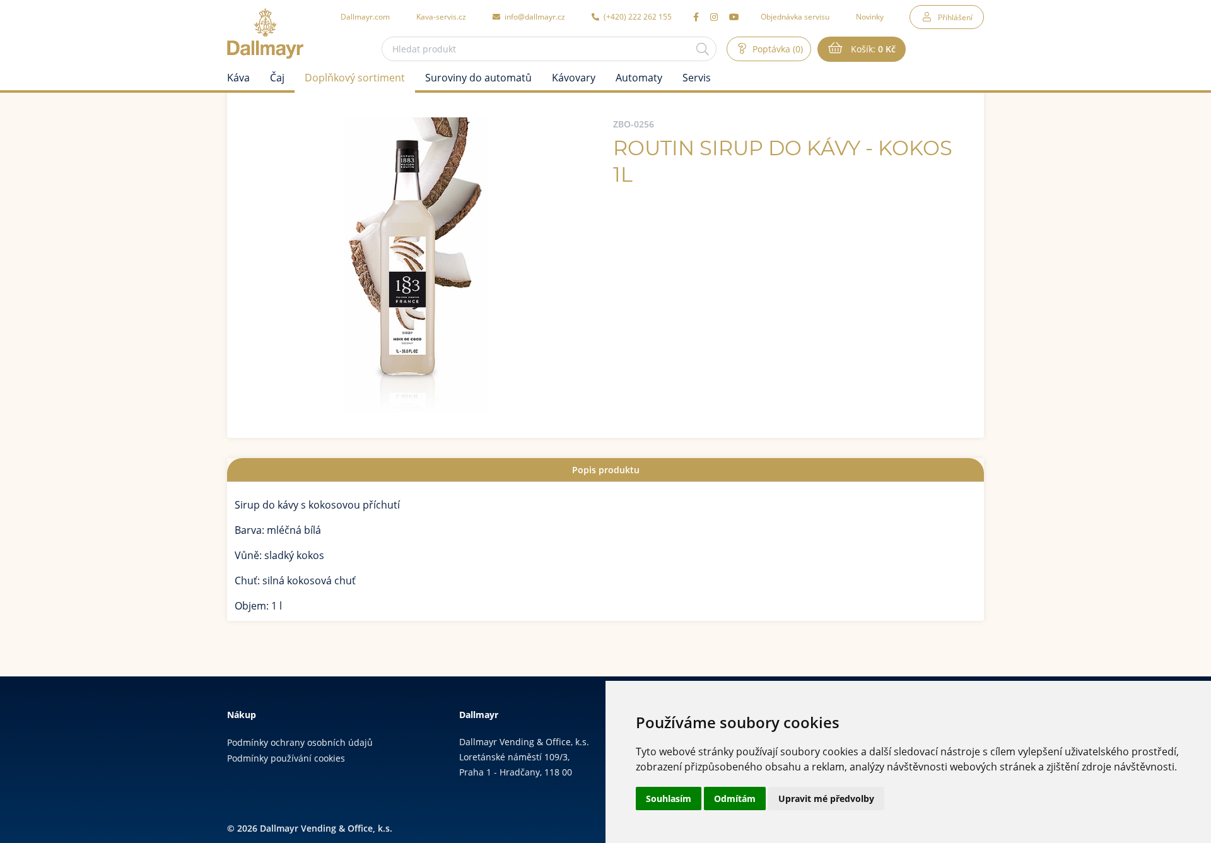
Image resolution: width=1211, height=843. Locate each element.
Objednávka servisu (795, 16)
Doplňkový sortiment (355, 78)
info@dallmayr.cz (534, 16)
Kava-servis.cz (441, 16)
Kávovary (573, 78)
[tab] (605, 469)
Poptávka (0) (776, 49)
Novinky (870, 16)
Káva (238, 78)
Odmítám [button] (735, 799)
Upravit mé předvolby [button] (826, 799)
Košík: (872, 49)
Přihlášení (955, 17)
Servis (696, 78)
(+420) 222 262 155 (637, 16)
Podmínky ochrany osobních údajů (300, 742)
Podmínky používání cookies (286, 758)
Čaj (277, 78)
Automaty (639, 78)
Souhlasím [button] (668, 799)
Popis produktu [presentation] (606, 470)
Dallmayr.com (365, 16)
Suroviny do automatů (478, 78)
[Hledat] (703, 49)
